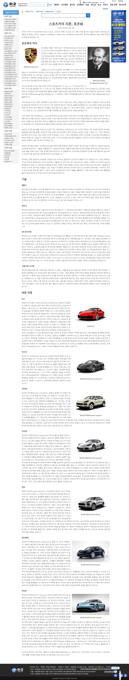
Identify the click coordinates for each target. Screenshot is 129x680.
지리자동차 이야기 (10, 85)
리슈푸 (7, 159)
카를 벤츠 (8, 153)
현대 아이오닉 (9, 96)
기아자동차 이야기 (10, 62)
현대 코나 (8, 93)
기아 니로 (8, 113)
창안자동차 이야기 (10, 70)
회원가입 (120, 1)
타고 (109, 669)
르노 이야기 (8, 47)
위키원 (105, 669)
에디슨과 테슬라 (10, 151)
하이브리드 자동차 (10, 23)
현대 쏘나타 (8, 100)
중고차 (72, 4)
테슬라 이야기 (9, 55)
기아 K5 (7, 115)
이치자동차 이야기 (10, 72)
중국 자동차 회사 (10, 68)
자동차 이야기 (29, 11)
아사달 (82, 669)
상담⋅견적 (113, 4)
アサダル (101, 669)
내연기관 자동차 (10, 21)
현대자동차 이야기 (10, 60)
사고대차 (64, 4)
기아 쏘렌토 (8, 117)
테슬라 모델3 (9, 91)
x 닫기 (125, 11)
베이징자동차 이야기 (11, 74)
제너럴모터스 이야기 (11, 51)
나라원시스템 (88, 669)
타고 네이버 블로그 (110, 672)
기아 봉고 (8, 121)
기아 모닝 (8, 111)
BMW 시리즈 (9, 128)
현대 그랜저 (8, 102)
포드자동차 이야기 (10, 53)
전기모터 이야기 (10, 140)
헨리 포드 (8, 155)
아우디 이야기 (9, 40)
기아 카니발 (8, 119)
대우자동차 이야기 (10, 64)
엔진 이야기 (8, 134)
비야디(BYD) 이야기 (11, 81)
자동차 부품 (8, 144)
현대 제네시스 (9, 104)
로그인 (114, 1)
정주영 (7, 157)
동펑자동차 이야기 (10, 79)
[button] (48, 5)
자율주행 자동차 (10, 30)
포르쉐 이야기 (9, 38)
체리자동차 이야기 (10, 83)
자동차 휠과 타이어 (10, 136)
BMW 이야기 (9, 45)
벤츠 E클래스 (9, 123)
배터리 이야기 (9, 138)
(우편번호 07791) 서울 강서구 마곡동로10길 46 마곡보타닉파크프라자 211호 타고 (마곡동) (61, 674)
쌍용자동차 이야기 (10, 66)
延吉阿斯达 (94, 669)
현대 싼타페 (8, 106)
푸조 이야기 (8, 49)
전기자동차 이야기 (10, 26)
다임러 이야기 (9, 42)
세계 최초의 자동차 (10, 19)
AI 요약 (59, 11)
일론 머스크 (8, 161)
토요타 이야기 (9, 57)
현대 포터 (8, 108)
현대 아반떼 (8, 98)
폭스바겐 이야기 (10, 36)
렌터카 (56, 4)
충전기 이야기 (9, 142)
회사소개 (122, 4)
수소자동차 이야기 (10, 28)
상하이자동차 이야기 (11, 77)
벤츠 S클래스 (9, 125)
